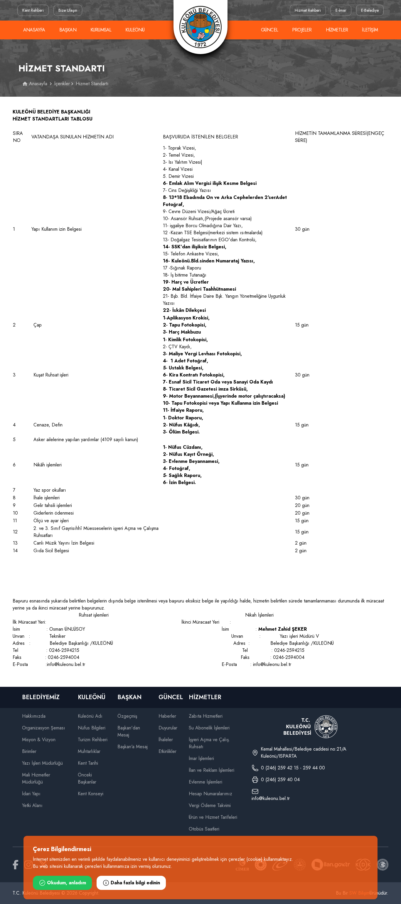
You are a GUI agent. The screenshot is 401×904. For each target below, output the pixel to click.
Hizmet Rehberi (308, 10)
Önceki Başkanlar (87, 778)
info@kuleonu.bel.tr (271, 798)
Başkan (67, 29)
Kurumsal (101, 29)
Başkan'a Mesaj (132, 746)
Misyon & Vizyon (38, 739)
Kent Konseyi (90, 793)
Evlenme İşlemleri (205, 782)
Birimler (29, 751)
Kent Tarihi (88, 763)
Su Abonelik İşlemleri (209, 727)
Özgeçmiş (127, 716)
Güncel (269, 29)
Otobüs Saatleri (204, 829)
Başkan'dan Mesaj (128, 731)
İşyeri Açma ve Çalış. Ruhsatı (209, 743)
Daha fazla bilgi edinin (135, 882)
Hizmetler (337, 29)
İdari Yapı (31, 793)
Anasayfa (34, 29)
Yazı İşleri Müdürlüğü (42, 763)
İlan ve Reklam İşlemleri (211, 770)
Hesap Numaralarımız (210, 793)
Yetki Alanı (32, 805)
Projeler (302, 29)
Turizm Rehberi (92, 739)
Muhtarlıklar (89, 751)
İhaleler (166, 739)
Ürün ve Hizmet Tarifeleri (213, 817)
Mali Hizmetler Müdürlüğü (36, 778)
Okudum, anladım (66, 882)
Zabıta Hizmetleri (206, 716)
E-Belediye (370, 10)
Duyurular (168, 727)
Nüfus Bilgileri (91, 727)
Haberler (167, 716)
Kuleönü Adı (90, 716)
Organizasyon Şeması (43, 727)
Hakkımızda (34, 716)
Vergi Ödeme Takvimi (210, 805)
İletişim (370, 29)
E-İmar (341, 10)
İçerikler (62, 83)
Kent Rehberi (33, 10)
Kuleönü (134, 29)
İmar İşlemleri (201, 758)
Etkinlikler (167, 751)
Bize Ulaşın (67, 10)
